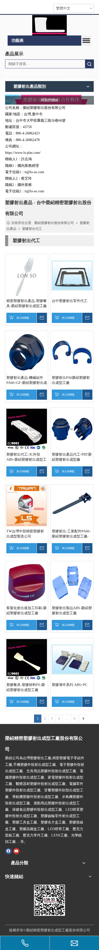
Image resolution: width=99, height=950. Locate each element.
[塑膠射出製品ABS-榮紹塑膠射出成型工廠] (72, 582)
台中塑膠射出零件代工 (69, 301)
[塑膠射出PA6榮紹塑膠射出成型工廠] (72, 352)
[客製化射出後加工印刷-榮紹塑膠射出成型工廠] (26, 582)
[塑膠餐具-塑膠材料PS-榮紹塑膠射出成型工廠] (26, 659)
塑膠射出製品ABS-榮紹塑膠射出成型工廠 (72, 610)
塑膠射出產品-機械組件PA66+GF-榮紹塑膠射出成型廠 (26, 380)
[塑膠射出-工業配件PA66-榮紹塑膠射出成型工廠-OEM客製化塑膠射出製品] (72, 505)
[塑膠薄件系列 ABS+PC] (72, 659)
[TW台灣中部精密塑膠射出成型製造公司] (26, 505)
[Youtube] (16, 851)
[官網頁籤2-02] (49, 25)
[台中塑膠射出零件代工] (72, 275)
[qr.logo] (49, 900)
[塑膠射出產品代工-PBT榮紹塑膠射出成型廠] (72, 429)
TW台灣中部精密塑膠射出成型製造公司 (25, 533)
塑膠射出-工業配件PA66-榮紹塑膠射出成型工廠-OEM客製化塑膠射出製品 (72, 534)
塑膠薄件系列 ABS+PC (69, 685)
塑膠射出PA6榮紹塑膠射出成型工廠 (71, 380)
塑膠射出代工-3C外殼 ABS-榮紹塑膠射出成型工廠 (26, 457)
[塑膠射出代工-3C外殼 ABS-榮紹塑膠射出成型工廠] (26, 429)
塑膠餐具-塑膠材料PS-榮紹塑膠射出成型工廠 (25, 687)
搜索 (89, 64)
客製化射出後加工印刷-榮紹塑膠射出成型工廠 (26, 610)
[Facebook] (8, 851)
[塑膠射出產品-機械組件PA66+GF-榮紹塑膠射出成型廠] (26, 352)
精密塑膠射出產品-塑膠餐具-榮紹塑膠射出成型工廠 (26, 303)
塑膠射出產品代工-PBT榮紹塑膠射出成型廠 (72, 457)
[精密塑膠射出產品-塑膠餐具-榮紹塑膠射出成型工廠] (26, 275)
